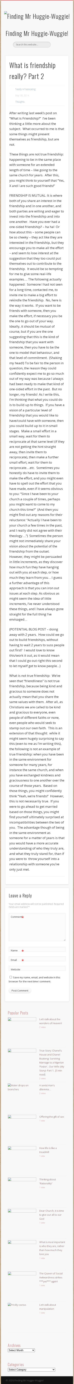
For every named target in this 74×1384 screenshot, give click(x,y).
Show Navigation (59, 34)
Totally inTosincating (25, 89)
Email (17, 960)
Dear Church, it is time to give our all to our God (51, 1214)
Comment (17, 917)
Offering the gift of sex (51, 1116)
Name (17, 951)
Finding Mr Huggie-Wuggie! (37, 33)
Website (15, 969)
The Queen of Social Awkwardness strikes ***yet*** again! (51, 1277)
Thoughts (19, 101)
